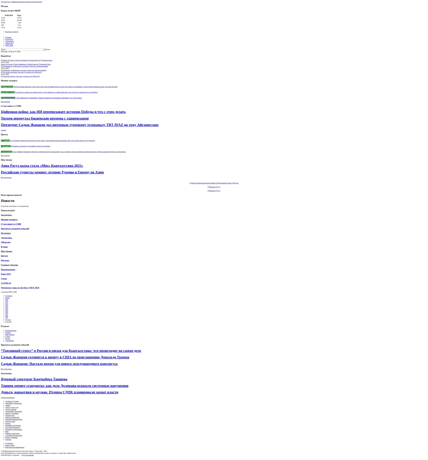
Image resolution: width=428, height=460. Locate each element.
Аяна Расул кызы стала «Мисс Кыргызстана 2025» (42, 166)
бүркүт (8, 423)
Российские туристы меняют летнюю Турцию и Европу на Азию (52, 172)
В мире (4, 247)
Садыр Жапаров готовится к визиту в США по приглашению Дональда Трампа (65, 357)
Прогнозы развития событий (15, 228)
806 (6, 312)
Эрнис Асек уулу (11, 407)
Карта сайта (9, 445)
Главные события (9, 265)
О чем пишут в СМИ (11, 224)
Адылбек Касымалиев (13, 435)
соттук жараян (10, 409)
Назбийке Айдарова (13, 425)
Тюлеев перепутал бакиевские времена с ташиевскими (45, 118)
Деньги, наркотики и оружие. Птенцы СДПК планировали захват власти (59, 392)
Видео (7, 339)
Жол (7, 431)
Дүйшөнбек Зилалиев (13, 411)
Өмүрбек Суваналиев (13, 403)
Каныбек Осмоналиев (13, 429)
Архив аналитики (7, 398)
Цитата (4, 256)
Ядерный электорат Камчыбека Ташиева (34, 379)
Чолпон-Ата (9, 415)
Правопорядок (8, 269)
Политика (9, 39)
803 (6, 306)
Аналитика (6, 215)
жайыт (7, 405)
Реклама (5, 260)
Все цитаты (5, 155)
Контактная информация (14, 447)
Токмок (8, 439)
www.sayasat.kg (27, 455)
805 (6, 310)
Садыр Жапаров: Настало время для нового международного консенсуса (59, 364)
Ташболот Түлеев (12, 401)
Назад (7, 298)
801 (6, 302)
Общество (9, 43)
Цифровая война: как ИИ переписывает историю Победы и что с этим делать (63, 112)
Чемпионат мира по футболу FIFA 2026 (20, 288)
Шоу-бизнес (6, 251)
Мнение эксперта (9, 219)
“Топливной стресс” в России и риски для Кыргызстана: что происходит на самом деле (71, 351)
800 (6, 300)
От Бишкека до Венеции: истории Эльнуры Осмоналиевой (23, 70)
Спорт (4, 278)
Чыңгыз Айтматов (12, 417)
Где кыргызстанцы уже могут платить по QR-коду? (20, 76)
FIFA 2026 (9, 45)
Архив (3, 130)
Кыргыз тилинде (11, 32)
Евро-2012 (6, 274)
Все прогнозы (6, 177)
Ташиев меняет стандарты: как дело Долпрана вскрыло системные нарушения (64, 386)
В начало (8, 296)
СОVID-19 (6, 283)
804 (6, 308)
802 (6, 304)
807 (6, 314)
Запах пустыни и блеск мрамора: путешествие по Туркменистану (26, 64)
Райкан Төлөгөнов (12, 433)
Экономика (9, 41)
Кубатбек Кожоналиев (13, 419)
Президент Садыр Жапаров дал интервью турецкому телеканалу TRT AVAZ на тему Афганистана (79, 125)
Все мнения (5, 102)
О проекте (9, 443)
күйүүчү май (10, 421)
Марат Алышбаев (12, 413)
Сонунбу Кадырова (12, 427)
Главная (8, 37)
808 (6, 316)
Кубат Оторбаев (11, 437)
